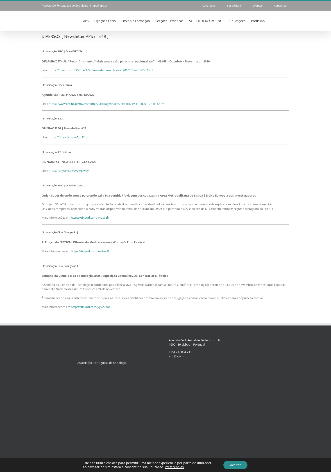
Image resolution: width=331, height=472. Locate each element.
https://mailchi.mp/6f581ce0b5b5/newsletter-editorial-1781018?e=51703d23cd (101, 70)
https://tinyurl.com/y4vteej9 (90, 251)
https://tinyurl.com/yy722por (90, 307)
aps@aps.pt (100, 5)
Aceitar (235, 465)
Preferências (174, 467)
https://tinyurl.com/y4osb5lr (90, 217)
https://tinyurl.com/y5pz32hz (68, 137)
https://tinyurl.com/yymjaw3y (69, 171)
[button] (282, 20)
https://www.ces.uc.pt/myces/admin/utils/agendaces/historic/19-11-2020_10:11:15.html (107, 104)
